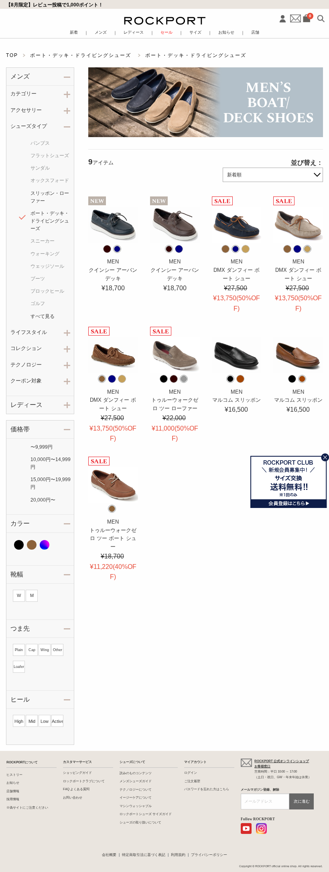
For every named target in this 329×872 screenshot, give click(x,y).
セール (166, 32)
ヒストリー (14, 775)
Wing (45, 650)
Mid (31, 721)
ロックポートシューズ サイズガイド (146, 814)
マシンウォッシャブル (136, 806)
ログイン (190, 773)
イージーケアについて (136, 797)
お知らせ (226, 32)
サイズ (195, 32)
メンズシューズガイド (136, 781)
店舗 (255, 32)
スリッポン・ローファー (49, 197)
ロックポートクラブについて (84, 781)
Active (57, 721)
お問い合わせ (72, 797)
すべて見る (42, 316)
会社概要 (109, 855)
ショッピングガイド (77, 773)
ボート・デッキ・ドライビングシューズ (49, 220)
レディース (134, 32)
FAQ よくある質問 (76, 789)
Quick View (113, 233)
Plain (19, 650)
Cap (31, 650)
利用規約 (178, 855)
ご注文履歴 (192, 781)
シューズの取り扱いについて (140, 822)
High (18, 721)
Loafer (19, 667)
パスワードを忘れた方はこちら (206, 789)
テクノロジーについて (136, 789)
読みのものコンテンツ (136, 773)
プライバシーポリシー (209, 855)
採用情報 (12, 799)
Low (45, 721)
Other (57, 650)
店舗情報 (12, 791)
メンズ (101, 32)
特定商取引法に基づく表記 (143, 855)
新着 (74, 32)
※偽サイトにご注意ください (27, 807)
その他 (44, 545)
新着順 (234, 175)
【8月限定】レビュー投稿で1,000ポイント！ (54, 4)
